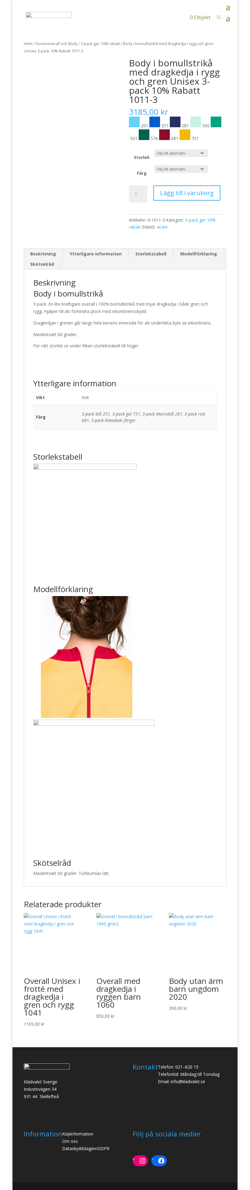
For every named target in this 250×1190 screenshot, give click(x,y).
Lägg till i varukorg (187, 193)
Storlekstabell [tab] (150, 254)
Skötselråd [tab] (42, 264)
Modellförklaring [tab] (198, 254)
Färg (142, 173)
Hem (28, 43)
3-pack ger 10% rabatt (100, 43)
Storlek (142, 157)
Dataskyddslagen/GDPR (85, 1148)
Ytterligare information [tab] (96, 254)
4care (162, 227)
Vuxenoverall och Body (56, 43)
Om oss (70, 1141)
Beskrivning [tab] (43, 254)
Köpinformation (77, 1134)
